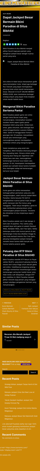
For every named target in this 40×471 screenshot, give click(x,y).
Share (25, 45)
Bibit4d (6, 290)
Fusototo (16, 424)
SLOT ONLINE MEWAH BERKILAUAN (15, 293)
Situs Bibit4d (15, 290)
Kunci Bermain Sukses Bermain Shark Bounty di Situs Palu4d (10, 308)
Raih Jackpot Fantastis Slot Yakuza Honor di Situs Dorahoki (30, 308)
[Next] (34, 339)
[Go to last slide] (5, 339)
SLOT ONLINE (7, 13)
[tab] (16, 349)
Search (4, 369)
